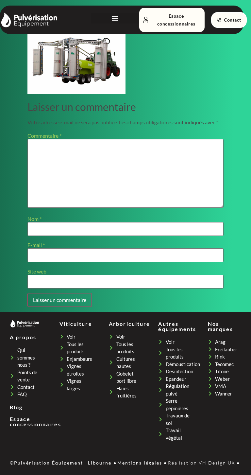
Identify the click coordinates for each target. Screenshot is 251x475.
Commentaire (44, 135)
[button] (115, 18)
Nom (34, 218)
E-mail (36, 245)
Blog (16, 407)
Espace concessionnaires (35, 421)
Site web (36, 271)
